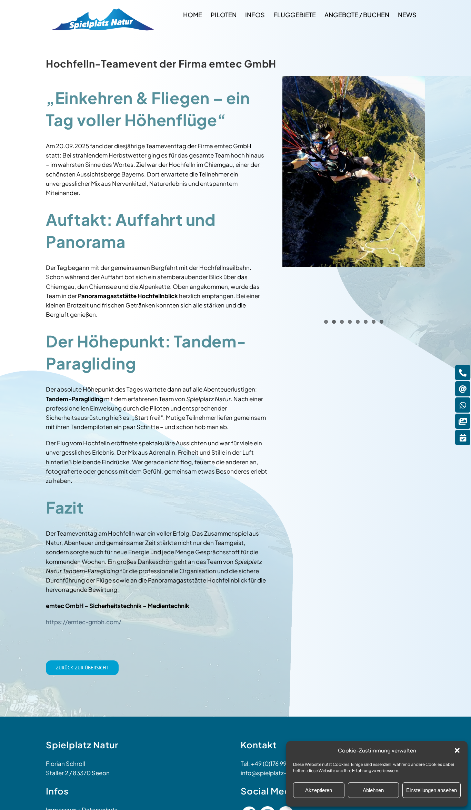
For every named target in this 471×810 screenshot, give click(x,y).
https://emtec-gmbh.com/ (83, 622)
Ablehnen (373, 790)
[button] (457, 750)
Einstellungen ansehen (431, 790)
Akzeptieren (318, 790)
